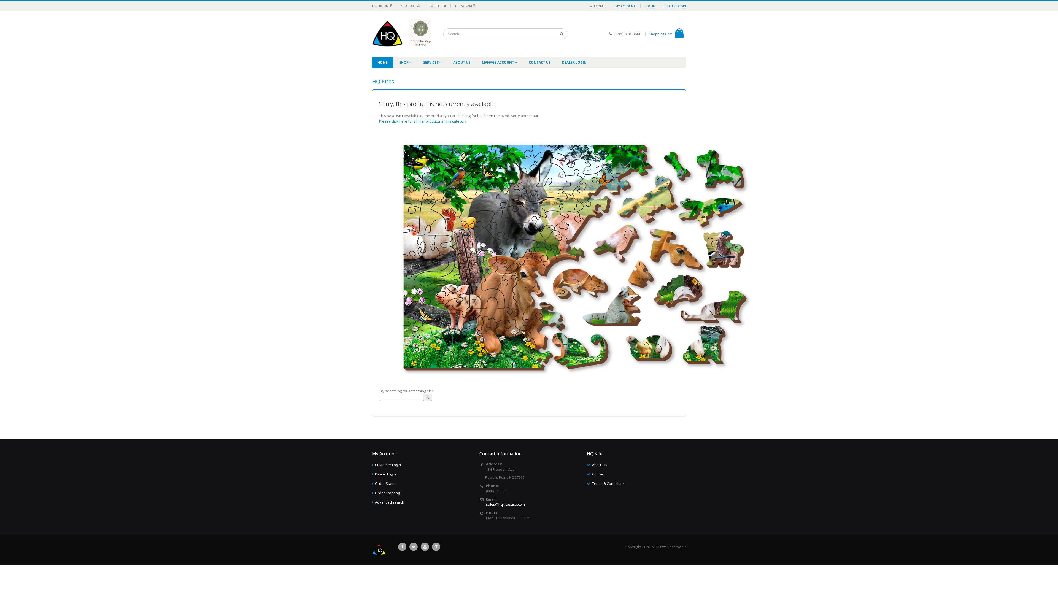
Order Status (385, 483)
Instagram (463, 6)
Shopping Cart (660, 34)
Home (382, 62)
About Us (461, 62)
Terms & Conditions (608, 483)
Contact (598, 474)
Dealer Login (675, 6)
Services (431, 62)
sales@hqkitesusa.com (505, 504)
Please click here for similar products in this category (423, 121)
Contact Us (539, 62)
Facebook (380, 6)
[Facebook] (402, 547)
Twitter (435, 6)
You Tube (408, 6)
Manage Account (498, 62)
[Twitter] (413, 547)
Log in (650, 6)
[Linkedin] (425, 547)
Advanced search (389, 502)
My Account (625, 6)
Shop (404, 62)
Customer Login (388, 464)
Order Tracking (387, 492)
